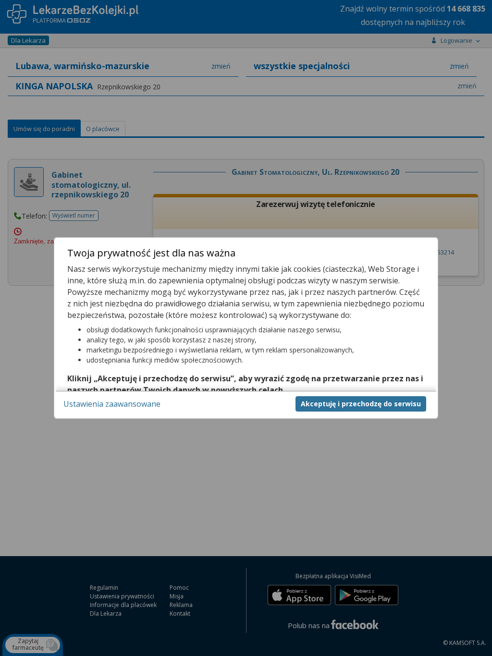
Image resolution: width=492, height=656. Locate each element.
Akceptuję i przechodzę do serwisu (361, 403)
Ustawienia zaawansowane (111, 404)
